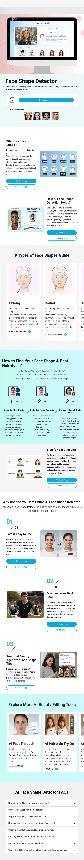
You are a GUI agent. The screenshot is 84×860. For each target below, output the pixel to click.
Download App (21, 187)
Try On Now (49, 769)
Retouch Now (14, 766)
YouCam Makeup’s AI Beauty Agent (20, 672)
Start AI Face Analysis (18, 331)
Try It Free (23, 181)
